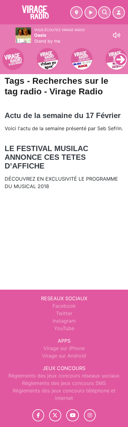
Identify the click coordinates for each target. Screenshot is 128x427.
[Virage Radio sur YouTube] (72, 415)
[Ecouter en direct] (91, 12)
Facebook (64, 306)
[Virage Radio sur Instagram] (90, 415)
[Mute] (116, 35)
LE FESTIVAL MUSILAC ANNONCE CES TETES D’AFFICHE (46, 157)
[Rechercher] (104, 12)
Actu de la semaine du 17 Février (63, 115)
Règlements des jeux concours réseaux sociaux (64, 375)
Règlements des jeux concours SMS (64, 383)
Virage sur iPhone (64, 348)
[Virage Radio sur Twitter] (55, 415)
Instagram (64, 321)
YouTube (64, 328)
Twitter (64, 313)
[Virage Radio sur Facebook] (38, 415)
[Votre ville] (76, 12)
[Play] (8, 54)
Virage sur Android (64, 356)
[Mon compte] (118, 12)
